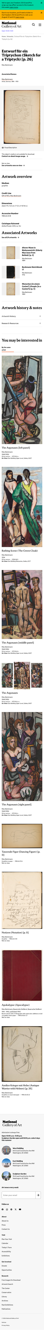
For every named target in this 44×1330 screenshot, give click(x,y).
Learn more (14, 7)
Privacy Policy (6, 1325)
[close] (41, 3)
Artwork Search (7, 1284)
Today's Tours (7, 1247)
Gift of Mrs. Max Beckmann (11, 196)
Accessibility (6, 1251)
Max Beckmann (7, 79)
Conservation (6, 1292)
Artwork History (9, 316)
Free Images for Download (11, 1280)
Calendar (5, 1243)
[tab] (8, 349)
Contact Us (6, 1229)
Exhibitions (6, 1256)
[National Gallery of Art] (22, 1123)
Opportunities (7, 1270)
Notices (4, 1322)
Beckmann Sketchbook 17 (32, 268)
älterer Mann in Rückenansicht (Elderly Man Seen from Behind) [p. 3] (32, 251)
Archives (5, 1301)
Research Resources (10, 323)
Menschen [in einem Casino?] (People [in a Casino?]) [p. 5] (31, 286)
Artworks (10, 36)
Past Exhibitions (7, 1305)
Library (4, 1296)
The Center (6, 1288)
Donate (4, 1266)
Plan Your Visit (7, 1239)
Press (4, 1225)
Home (4, 36)
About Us (5, 1221)
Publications (6, 1309)
